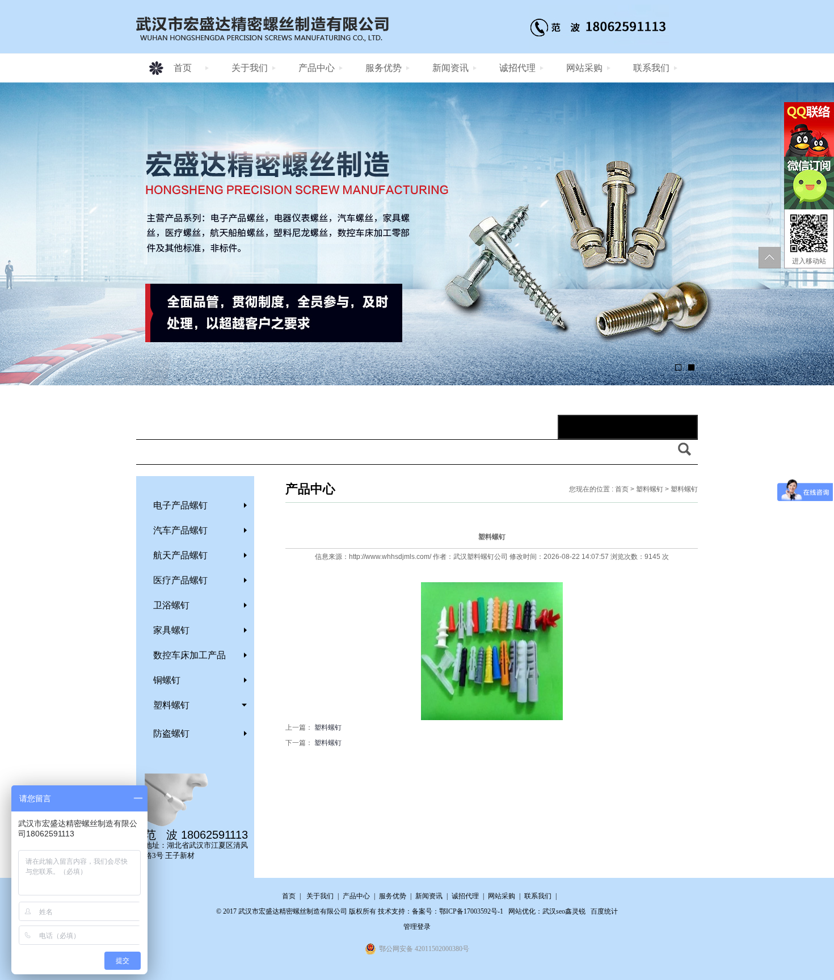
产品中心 (316, 68)
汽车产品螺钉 (180, 530)
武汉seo (553, 911)
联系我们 (651, 68)
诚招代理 (517, 68)
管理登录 (417, 927)
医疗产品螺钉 (180, 580)
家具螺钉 (171, 630)
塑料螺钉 (171, 705)
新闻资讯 (450, 68)
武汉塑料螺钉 (473, 557)
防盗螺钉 (171, 733)
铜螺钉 (166, 680)
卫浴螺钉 (171, 605)
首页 (183, 68)
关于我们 (249, 68)
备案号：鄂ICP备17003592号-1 (457, 911)
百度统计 (604, 911)
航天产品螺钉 (180, 555)
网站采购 (584, 68)
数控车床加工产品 (189, 655)
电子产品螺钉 (180, 505)
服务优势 (383, 68)
